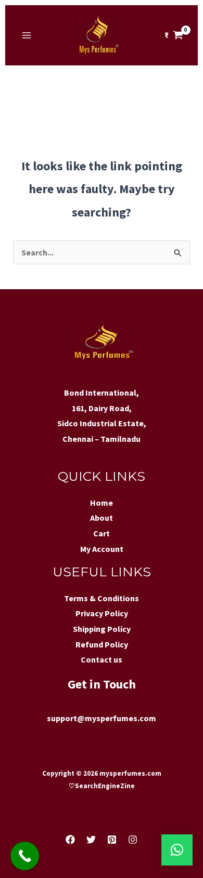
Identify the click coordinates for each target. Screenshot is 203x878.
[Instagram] (132, 839)
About (101, 517)
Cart (101, 533)
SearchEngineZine (105, 785)
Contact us (101, 659)
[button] (177, 850)
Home (101, 502)
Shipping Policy (102, 629)
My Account (101, 549)
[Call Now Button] (24, 856)
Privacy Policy (101, 613)
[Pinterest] (112, 839)
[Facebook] (70, 839)
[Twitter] (91, 839)
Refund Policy (101, 644)
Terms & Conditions (101, 598)
